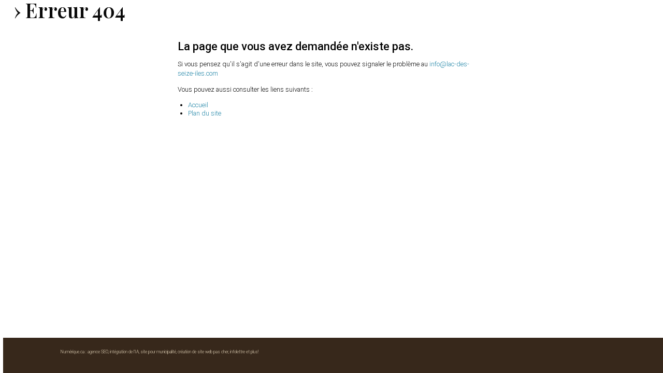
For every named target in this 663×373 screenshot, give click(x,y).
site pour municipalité (158, 351)
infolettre (237, 351)
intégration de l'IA (124, 351)
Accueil (198, 105)
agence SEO (98, 351)
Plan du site (204, 113)
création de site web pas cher (203, 351)
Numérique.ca (72, 351)
